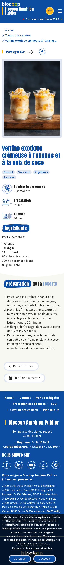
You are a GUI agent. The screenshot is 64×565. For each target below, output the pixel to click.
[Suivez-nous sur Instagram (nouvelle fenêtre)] (43, 465)
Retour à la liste (23, 366)
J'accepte (45, 558)
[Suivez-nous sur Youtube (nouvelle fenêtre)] (31, 465)
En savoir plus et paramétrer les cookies (32, 550)
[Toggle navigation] (60, 12)
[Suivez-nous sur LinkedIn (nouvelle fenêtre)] (18, 465)
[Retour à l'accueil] (11, 4)
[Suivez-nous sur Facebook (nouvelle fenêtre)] (6, 465)
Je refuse (20, 558)
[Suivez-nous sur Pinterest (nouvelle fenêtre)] (55, 465)
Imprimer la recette (27, 378)
